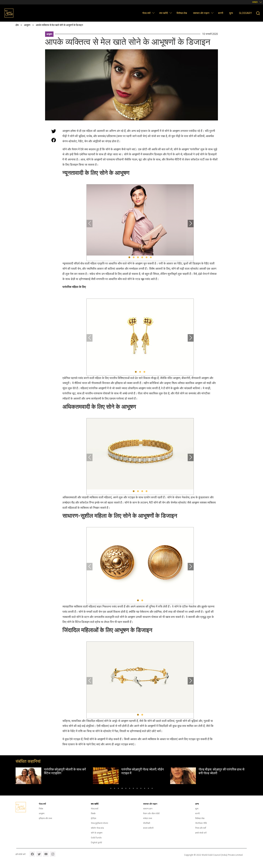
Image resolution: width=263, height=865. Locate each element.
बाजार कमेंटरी (148, 828)
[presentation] (89, 223)
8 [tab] (137, 789)
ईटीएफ (93, 818)
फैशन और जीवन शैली (151, 813)
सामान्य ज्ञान (147, 808)
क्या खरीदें (163, 13)
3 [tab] (118, 789)
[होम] (8, 13)
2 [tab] (114, 789)
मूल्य (231, 13)
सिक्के (93, 813)
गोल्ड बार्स (94, 808)
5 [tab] (126, 789)
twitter (39, 854)
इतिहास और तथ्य (45, 818)
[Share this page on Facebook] (53, 140)
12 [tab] (152, 789)
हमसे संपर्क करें (200, 833)
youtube (46, 854)
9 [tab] (141, 789)
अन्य (197, 804)
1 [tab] (111, 789)
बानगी (220, 13)
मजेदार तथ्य (147, 818)
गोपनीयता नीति (201, 823)
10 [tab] (145, 789)
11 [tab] (148, 789)
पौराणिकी (146, 823)
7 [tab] (133, 789)
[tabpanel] (54, 775)
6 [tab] (130, 789)
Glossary (245, 13)
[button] (153, 13)
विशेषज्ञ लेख (182, 13)
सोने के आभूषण (96, 833)
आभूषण (49, 34)
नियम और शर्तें (200, 828)
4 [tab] (122, 789)
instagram (52, 854)
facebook (32, 854)
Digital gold (96, 842)
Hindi (255, 2)
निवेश (41, 808)
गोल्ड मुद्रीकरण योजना (99, 823)
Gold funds (96, 837)
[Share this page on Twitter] (53, 131)
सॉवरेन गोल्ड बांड (97, 828)
